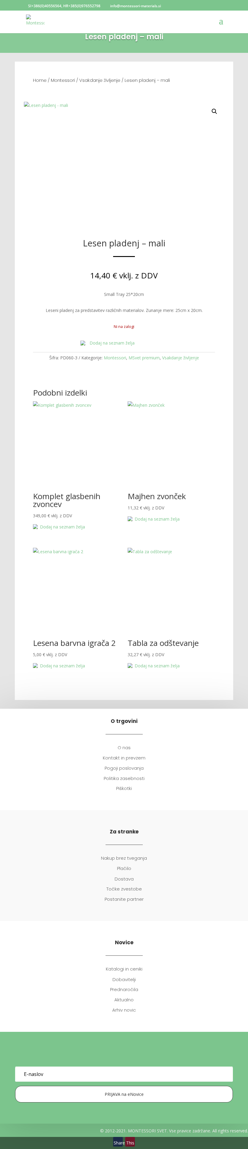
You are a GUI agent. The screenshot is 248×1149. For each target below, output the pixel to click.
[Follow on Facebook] (118, 1058)
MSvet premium (144, 358)
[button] (214, 111)
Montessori (63, 80)
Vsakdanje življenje (99, 80)
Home (40, 80)
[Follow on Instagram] (130, 1058)
